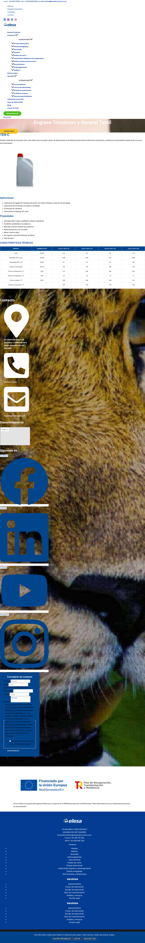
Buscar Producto (13, 32)
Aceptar (77, 939)
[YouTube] (15, 20)
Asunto (6, 694)
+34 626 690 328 (77, 841)
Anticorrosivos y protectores (25, 61)
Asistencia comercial (15, 99)
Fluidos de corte (20, 55)
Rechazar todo (90, 939)
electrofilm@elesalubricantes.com (53, 1)
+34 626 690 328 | (31, 1)
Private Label (12, 73)
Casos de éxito (13, 108)
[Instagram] (8, 20)
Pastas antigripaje (21, 47)
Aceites (17, 52)
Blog (9, 105)
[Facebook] (12, 20)
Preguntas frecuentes (14, 9)
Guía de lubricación (15, 102)
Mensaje (7, 702)
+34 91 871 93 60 (14, 1)
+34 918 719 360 (77, 838)
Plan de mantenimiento (23, 96)
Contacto (10, 15)
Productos (11, 35)
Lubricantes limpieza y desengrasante (29, 58)
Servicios (10, 76)
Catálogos (11, 12)
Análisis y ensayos (21, 93)
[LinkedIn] (4, 20)
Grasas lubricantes (21, 44)
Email (5, 684)
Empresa (10, 6)
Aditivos (17, 70)
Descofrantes (19, 64)
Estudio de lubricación (22, 90)
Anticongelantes (20, 67)
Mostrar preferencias (62, 939)
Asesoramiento (20, 84)
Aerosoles (18, 50)
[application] (16, 35)
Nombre (7, 681)
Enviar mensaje (13, 751)
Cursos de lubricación (22, 87)
